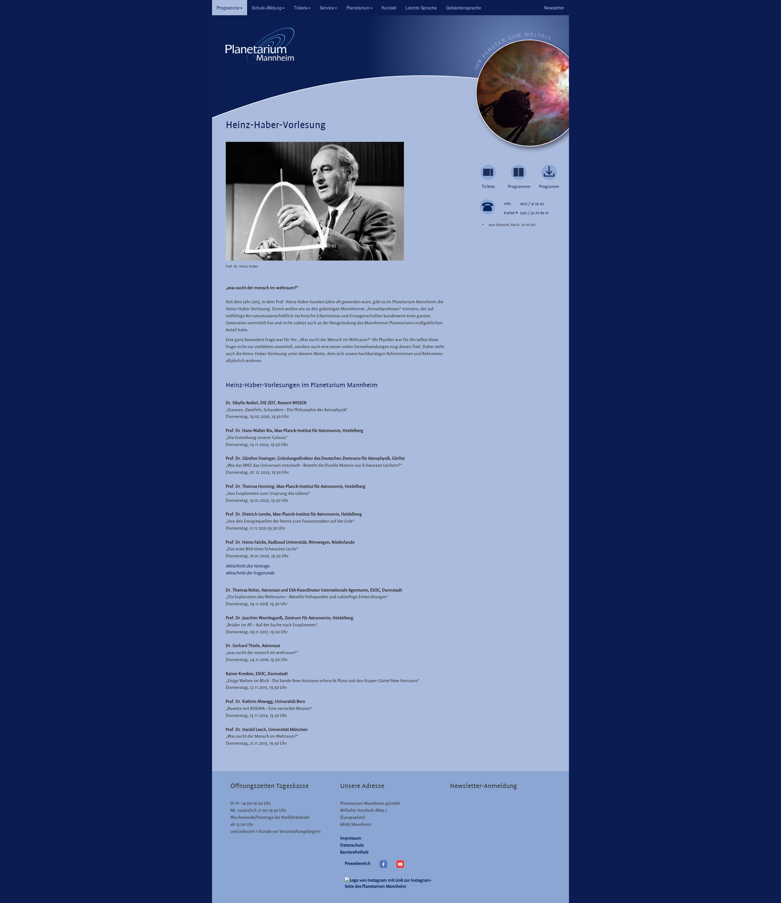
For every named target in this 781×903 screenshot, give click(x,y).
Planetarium (357, 8)
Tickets (301, 8)
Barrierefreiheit (354, 852)
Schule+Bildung (267, 8)
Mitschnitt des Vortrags (247, 566)
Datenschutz (352, 845)
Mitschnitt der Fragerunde (250, 573)
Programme (228, 8)
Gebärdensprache (463, 8)
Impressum (351, 838)
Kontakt (389, 8)
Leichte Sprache (421, 8)
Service (327, 8)
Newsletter (554, 8)
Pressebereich (357, 863)
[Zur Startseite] (259, 45)
